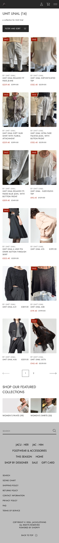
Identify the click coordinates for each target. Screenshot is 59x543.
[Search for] (54, 431)
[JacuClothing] (4, 4)
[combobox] (27, 430)
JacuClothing (39, 522)
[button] (48, 4)
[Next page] (53, 373)
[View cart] (48, 4)
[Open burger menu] (55, 4)
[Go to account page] (41, 4)
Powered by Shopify (29, 527)
